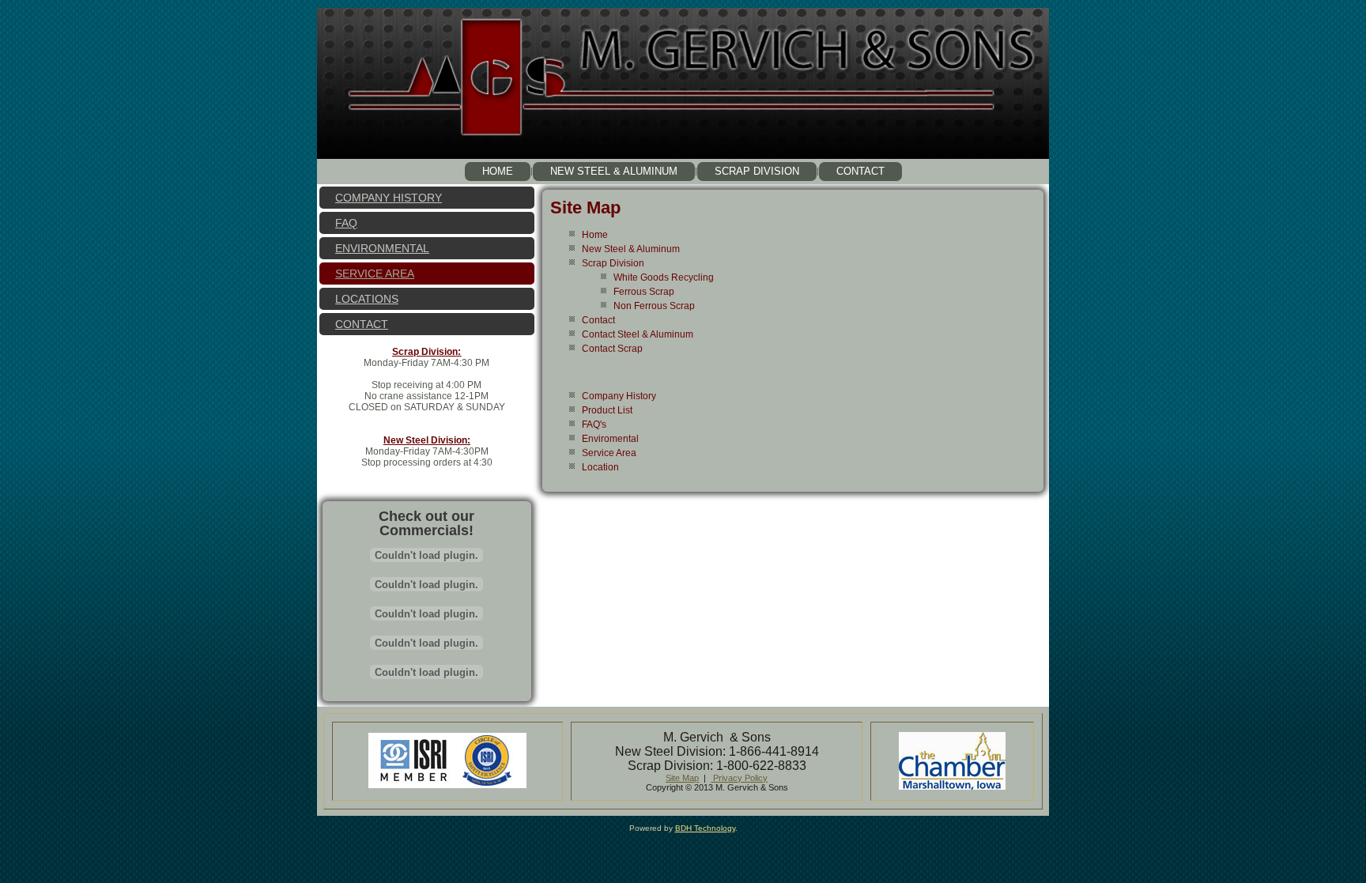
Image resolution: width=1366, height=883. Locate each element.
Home (497, 171)
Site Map (585, 207)
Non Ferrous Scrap (654, 305)
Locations (366, 298)
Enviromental (610, 438)
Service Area (374, 273)
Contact (860, 171)
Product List (607, 410)
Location (600, 467)
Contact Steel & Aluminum (637, 334)
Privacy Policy (739, 778)
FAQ (346, 223)
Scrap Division (757, 171)
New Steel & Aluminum (613, 171)
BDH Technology (705, 828)
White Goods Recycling (663, 277)
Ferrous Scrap (643, 291)
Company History (388, 197)
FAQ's (594, 424)
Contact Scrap (612, 348)
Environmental (382, 248)
